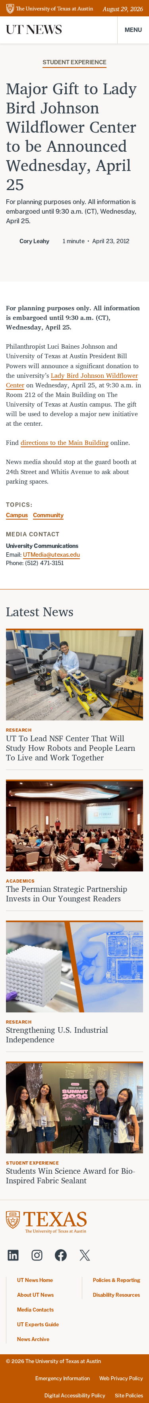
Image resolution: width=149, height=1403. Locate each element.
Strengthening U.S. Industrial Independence (57, 1034)
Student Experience (74, 62)
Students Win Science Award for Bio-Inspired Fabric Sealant (70, 1175)
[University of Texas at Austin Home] (49, 9)
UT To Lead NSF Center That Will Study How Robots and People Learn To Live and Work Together (70, 748)
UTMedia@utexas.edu (51, 554)
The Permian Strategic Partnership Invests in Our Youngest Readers (66, 893)
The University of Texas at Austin (63, 1361)
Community (48, 515)
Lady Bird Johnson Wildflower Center (72, 380)
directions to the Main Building (64, 442)
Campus (17, 515)
